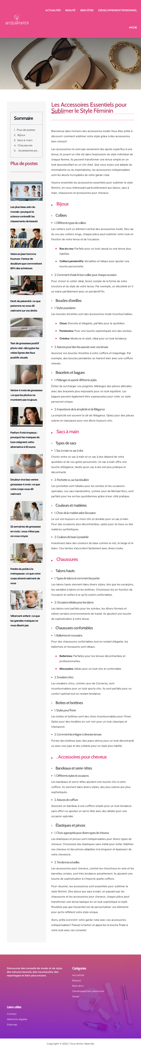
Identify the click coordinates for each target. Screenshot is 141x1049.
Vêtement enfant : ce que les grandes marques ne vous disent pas (25, 620)
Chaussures (25, 145)
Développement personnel (117, 10)
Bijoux (21, 135)
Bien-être (87, 10)
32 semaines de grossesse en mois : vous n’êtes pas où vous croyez (25, 531)
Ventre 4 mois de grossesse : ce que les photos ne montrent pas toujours (26, 395)
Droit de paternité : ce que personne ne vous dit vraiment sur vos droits (25, 305)
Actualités (53, 10)
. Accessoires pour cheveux (28, 150)
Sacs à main (24, 140)
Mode (133, 27)
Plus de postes (26, 129)
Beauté (70, 10)
